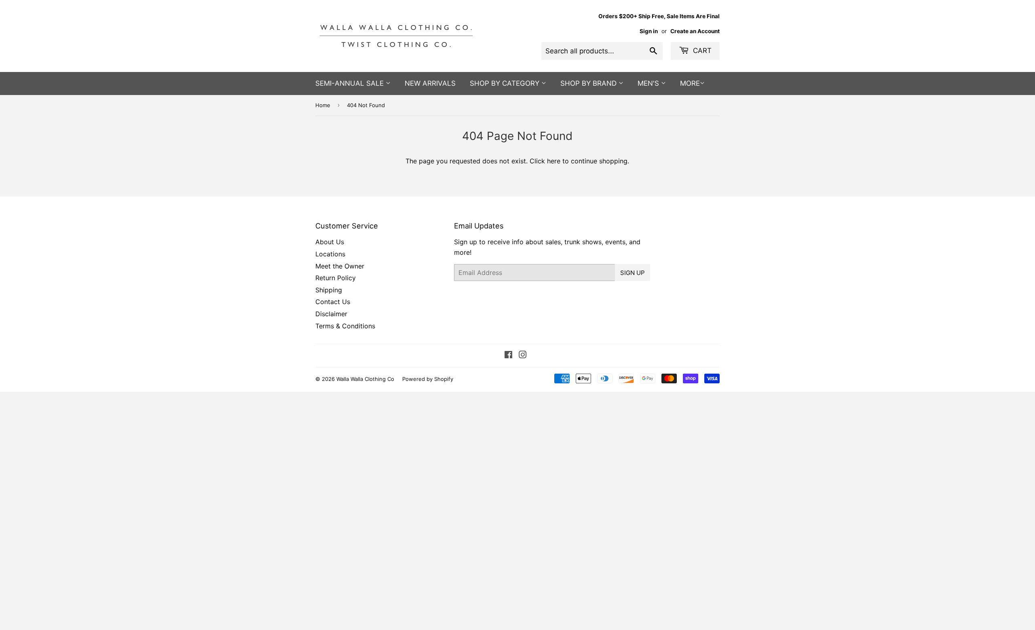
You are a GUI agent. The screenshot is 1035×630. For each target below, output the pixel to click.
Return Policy (335, 278)
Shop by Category (505, 83)
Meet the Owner (339, 266)
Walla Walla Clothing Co (365, 379)
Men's (649, 83)
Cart (701, 51)
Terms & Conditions (345, 326)
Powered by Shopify (427, 379)
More (690, 83)
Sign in (649, 31)
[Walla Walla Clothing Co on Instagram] (523, 355)
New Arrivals (430, 83)
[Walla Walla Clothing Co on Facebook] (508, 355)
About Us (329, 242)
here (553, 161)
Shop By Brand (589, 83)
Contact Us (332, 302)
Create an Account (695, 31)
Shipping (328, 290)
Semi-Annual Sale (350, 83)
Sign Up (632, 273)
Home (322, 105)
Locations (330, 254)
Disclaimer (331, 314)
